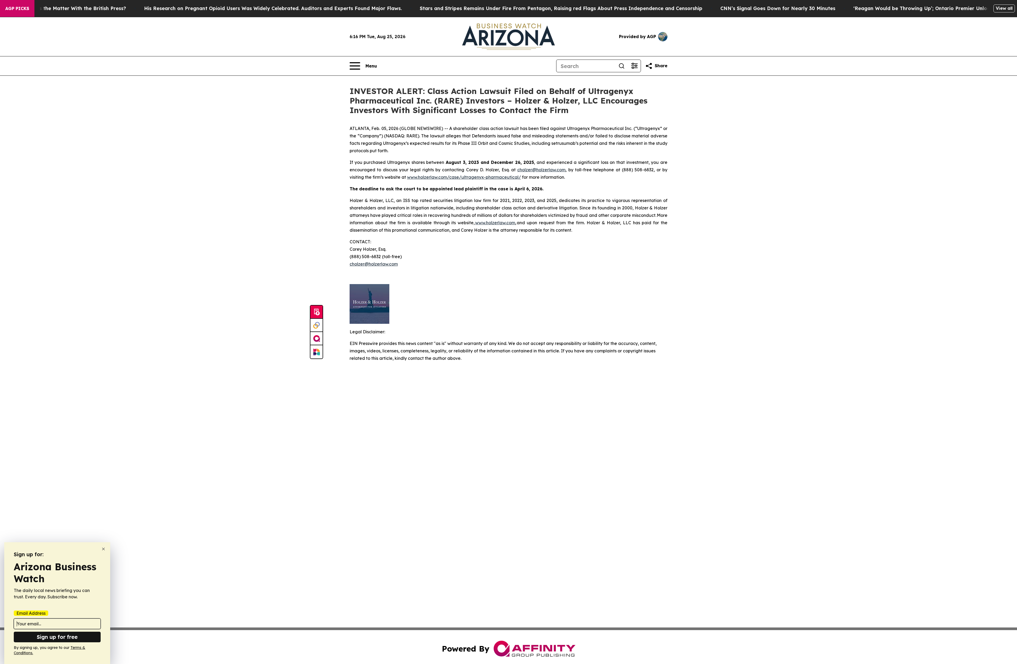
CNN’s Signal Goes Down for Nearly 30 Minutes (777, 8)
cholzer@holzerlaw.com (374, 264)
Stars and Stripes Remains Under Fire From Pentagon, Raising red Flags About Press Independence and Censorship (561, 8)
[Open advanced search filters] (634, 66)
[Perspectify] (316, 325)
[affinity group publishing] (316, 338)
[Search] (621, 66)
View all (1004, 8)
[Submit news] (316, 312)
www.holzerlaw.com (495, 222)
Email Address (31, 613)
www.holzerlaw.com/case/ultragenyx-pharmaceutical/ (464, 177)
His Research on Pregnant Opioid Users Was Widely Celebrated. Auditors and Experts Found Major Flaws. (273, 8)
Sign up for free (57, 637)
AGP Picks (17, 8)
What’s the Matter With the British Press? (75, 8)
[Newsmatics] (316, 351)
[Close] (103, 548)
